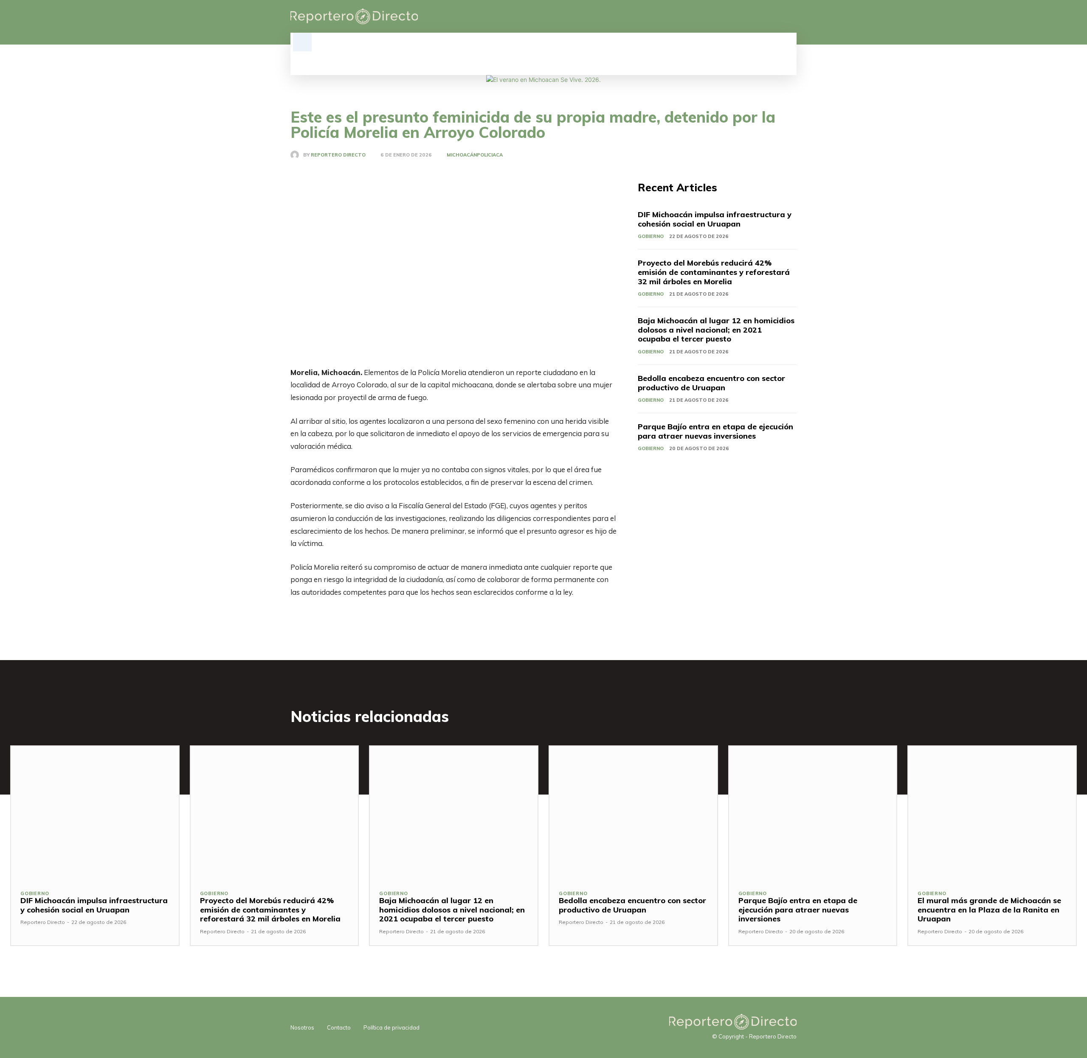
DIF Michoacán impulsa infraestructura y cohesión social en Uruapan (714, 219)
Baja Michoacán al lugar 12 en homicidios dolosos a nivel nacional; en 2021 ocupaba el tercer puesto (716, 330)
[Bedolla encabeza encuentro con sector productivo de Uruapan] (633, 813)
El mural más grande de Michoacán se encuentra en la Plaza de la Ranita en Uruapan (989, 910)
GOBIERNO (651, 236)
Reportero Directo (338, 155)
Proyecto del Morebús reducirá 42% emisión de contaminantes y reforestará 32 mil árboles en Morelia (714, 272)
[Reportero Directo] (296, 155)
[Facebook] (748, 16)
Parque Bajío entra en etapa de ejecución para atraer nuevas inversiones (715, 431)
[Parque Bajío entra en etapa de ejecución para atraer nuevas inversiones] (813, 813)
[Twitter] (777, 16)
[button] (302, 42)
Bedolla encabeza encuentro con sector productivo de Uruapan (711, 382)
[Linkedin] (763, 16)
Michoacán (462, 155)
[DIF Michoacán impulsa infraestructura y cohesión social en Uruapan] (95, 813)
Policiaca (490, 155)
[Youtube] (791, 16)
